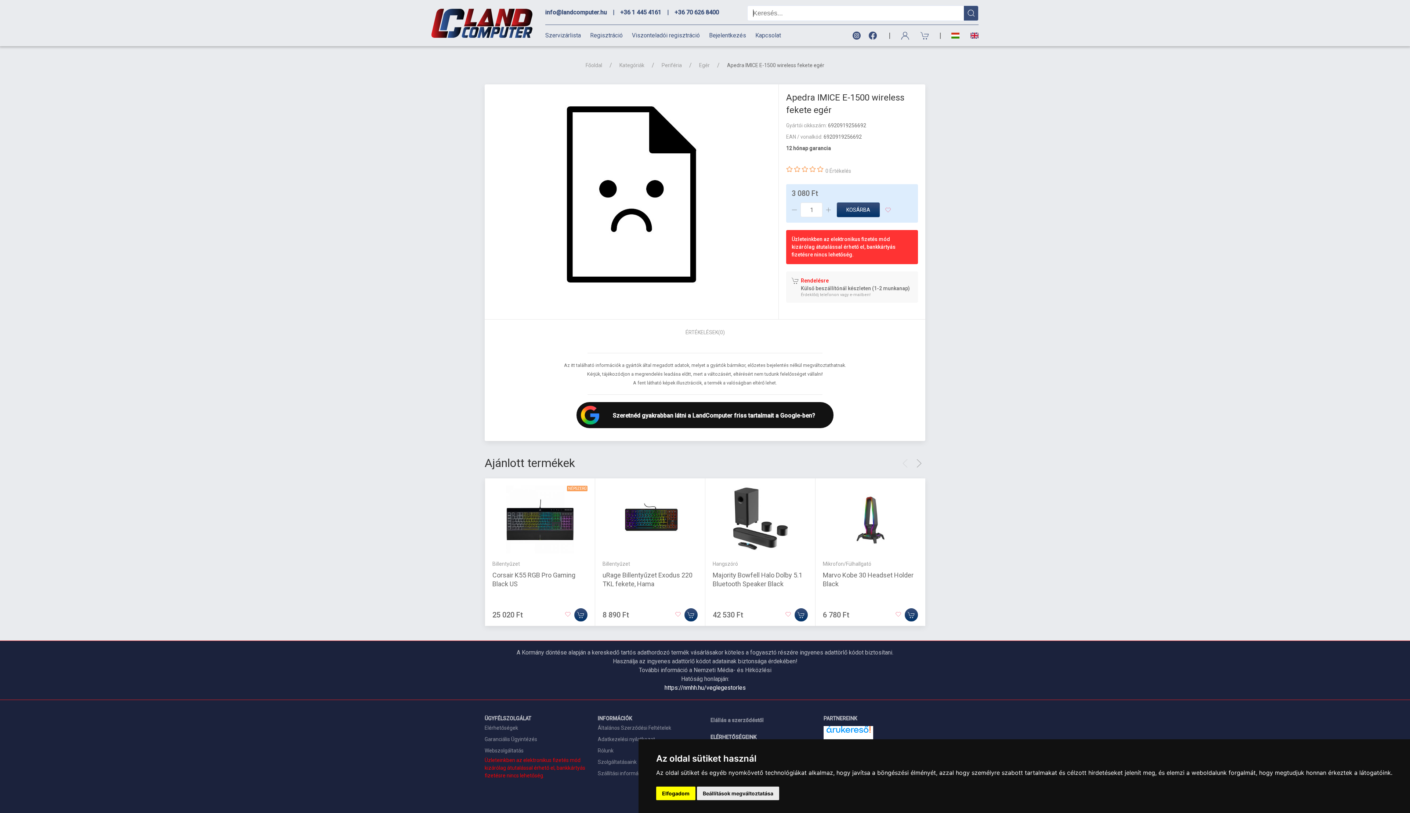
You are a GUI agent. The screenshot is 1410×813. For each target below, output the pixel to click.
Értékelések (705, 332)
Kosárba (858, 210)
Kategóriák (631, 65)
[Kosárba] (581, 614)
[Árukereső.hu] (849, 732)
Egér (704, 65)
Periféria (672, 65)
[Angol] (972, 35)
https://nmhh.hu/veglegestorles (705, 687)
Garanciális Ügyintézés (511, 739)
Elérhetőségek (501, 728)
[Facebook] (874, 36)
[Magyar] (955, 36)
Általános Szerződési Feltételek (634, 728)
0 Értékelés (838, 171)
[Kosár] (925, 36)
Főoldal (594, 65)
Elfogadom (676, 793)
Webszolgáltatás (504, 751)
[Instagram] (856, 36)
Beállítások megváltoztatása (738, 793)
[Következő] (919, 463)
